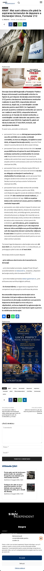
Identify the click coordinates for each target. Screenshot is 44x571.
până (11, 391)
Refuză (22, 563)
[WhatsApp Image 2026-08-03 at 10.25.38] (22, 78)
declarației (21, 388)
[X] (15, 24)
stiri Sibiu (29, 391)
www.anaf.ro (20, 271)
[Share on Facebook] (4, 316)
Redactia (6, 19)
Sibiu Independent (19, 391)
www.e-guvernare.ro (29, 279)
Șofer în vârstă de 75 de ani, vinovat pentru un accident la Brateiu (33, 411)
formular (5, 391)
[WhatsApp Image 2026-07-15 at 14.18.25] (22, 353)
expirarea (36, 388)
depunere (29, 388)
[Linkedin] (25, 24)
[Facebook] (10, 24)
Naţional (5, 8)
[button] (41, 538)
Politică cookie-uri (20, 568)
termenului (37, 391)
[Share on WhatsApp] (13, 316)
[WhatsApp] (20, 24)
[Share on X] (8, 316)
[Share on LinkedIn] (17, 316)
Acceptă (22, 558)
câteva (15, 388)
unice (4, 394)
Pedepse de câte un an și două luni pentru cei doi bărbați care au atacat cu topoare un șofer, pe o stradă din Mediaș (14, 488)
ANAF (9, 388)
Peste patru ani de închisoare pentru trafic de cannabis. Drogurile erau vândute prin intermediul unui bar (14, 475)
